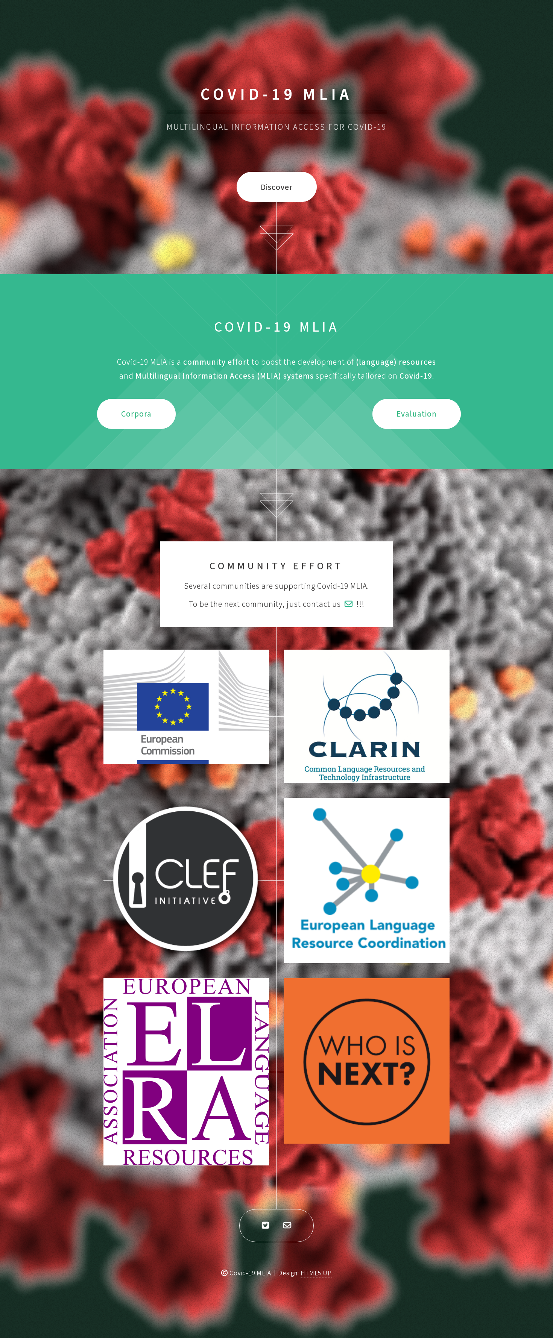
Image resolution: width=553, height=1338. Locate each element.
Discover (277, 187)
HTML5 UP (316, 1273)
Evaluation (417, 414)
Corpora (136, 414)
